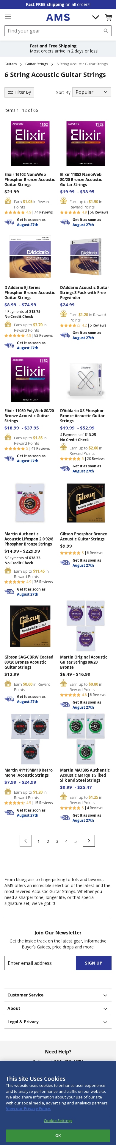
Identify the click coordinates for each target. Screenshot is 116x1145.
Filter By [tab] (23, 92)
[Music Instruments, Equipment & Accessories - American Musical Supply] (58, 17)
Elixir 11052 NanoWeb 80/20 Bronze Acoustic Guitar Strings (81, 179)
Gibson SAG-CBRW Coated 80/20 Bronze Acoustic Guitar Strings (28, 662)
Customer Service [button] (25, 995)
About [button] (13, 1008)
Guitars (10, 64)
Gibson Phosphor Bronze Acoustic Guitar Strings (83, 536)
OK (58, 1135)
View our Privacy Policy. (28, 1108)
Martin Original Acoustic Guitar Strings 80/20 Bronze (83, 662)
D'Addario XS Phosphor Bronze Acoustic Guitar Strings (82, 416)
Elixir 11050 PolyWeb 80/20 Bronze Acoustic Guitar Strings (29, 416)
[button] (108, 17)
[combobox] (58, 30)
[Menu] (7, 17)
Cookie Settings (58, 1120)
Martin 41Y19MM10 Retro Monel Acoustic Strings (28, 773)
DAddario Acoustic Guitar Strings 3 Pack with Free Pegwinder (84, 292)
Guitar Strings (36, 64)
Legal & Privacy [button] (23, 1022)
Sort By (63, 92)
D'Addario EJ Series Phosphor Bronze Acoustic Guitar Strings (29, 292)
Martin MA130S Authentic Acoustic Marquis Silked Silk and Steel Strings (85, 775)
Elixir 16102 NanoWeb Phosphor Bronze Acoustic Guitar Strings (29, 179)
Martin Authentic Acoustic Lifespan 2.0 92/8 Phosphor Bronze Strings (28, 539)
